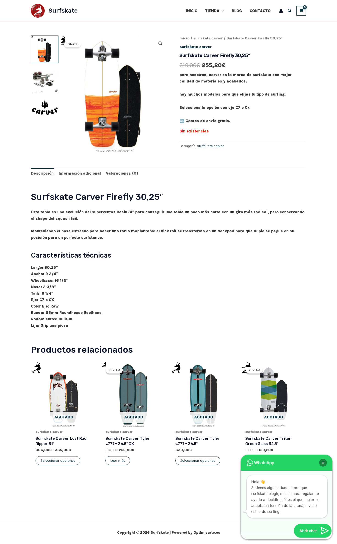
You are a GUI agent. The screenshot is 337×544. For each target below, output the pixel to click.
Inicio (185, 38)
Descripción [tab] (42, 173)
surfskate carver (208, 38)
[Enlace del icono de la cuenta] (281, 11)
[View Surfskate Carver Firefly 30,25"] (44, 49)
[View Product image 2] (44, 79)
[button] (221, 11)
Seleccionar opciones (57, 460)
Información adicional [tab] (80, 173)
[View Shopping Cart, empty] (301, 10)
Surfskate (63, 10)
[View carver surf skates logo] (44, 109)
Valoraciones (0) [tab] (122, 173)
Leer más (117, 460)
